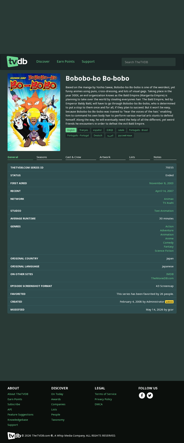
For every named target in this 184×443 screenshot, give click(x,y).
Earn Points (66, 61)
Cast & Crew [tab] (73, 157)
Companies (58, 404)
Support (88, 61)
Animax (169, 199)
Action (169, 226)
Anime (169, 238)
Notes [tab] (157, 157)
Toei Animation (164, 210)
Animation (167, 234)
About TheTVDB (18, 394)
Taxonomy (58, 419)
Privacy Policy (103, 399)
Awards (56, 399)
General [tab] (13, 157)
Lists (54, 409)
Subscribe (14, 404)
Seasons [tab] (42, 157)
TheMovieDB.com (162, 278)
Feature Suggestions (20, 414)
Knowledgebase (18, 419)
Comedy (168, 242)
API (10, 409)
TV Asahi (168, 202)
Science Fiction (164, 250)
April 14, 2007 (164, 191)
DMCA (99, 404)
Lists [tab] (132, 157)
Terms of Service (105, 394)
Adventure (167, 230)
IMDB (170, 274)
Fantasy (169, 246)
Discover (43, 61)
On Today (57, 394)
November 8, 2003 (161, 183)
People (55, 414)
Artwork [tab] (105, 157)
